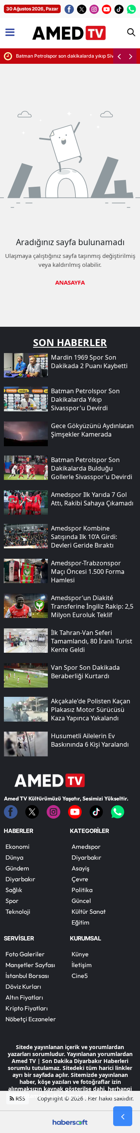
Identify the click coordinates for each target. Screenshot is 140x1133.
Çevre (80, 879)
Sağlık (13, 890)
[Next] (130, 56)
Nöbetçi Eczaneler (30, 1019)
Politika (82, 890)
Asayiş (80, 868)
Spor (12, 900)
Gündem (17, 868)
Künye (80, 954)
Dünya (14, 857)
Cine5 (80, 975)
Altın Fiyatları (24, 997)
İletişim (82, 965)
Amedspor (86, 846)
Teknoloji (17, 911)
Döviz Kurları (23, 986)
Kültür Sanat (89, 911)
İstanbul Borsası (27, 975)
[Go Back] (122, 1116)
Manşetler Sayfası (30, 965)
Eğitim (80, 922)
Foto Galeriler (25, 954)
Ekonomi (17, 846)
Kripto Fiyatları (26, 1008)
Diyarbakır (20, 879)
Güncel (81, 900)
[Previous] (119, 56)
